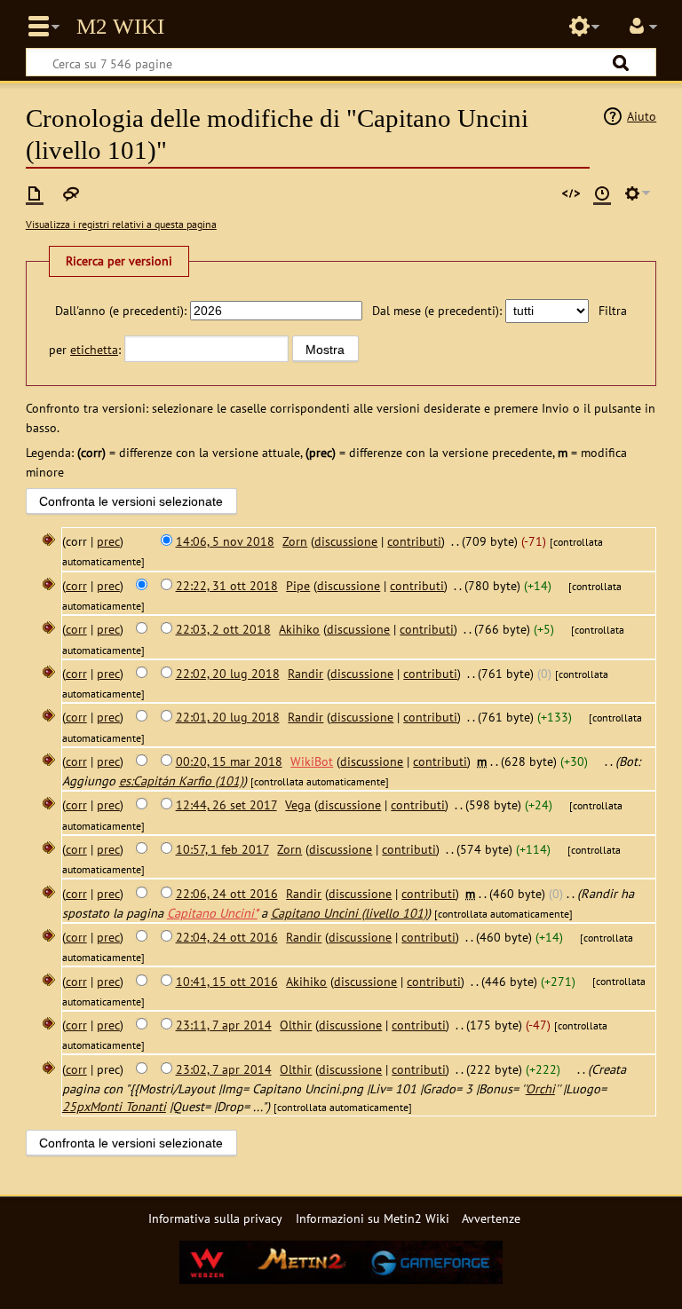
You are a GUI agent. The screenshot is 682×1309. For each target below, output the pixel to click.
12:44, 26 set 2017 (226, 804)
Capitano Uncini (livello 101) (349, 912)
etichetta (94, 349)
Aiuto (641, 115)
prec (108, 540)
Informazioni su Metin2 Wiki (372, 1218)
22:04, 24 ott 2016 (227, 936)
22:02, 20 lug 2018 (228, 673)
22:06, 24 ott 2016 (227, 893)
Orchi (540, 1088)
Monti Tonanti (128, 1106)
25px (76, 1106)
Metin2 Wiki (120, 26)
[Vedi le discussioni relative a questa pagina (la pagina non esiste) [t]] (71, 193)
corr (76, 585)
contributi (414, 540)
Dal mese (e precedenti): (437, 310)
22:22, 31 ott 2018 (227, 585)
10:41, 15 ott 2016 (227, 981)
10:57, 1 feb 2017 (222, 848)
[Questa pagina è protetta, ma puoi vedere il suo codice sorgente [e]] (571, 193)
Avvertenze (491, 1218)
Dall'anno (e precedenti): (120, 310)
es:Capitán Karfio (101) (181, 780)
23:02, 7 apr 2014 (224, 1069)
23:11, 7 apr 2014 (224, 1024)
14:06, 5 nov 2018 (225, 540)
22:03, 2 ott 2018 (223, 628)
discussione (345, 540)
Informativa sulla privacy (215, 1218)
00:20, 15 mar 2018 (229, 761)
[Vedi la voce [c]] (35, 193)
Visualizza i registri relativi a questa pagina (121, 224)
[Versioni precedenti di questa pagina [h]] (602, 193)
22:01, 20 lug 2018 (228, 716)
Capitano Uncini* (212, 912)
